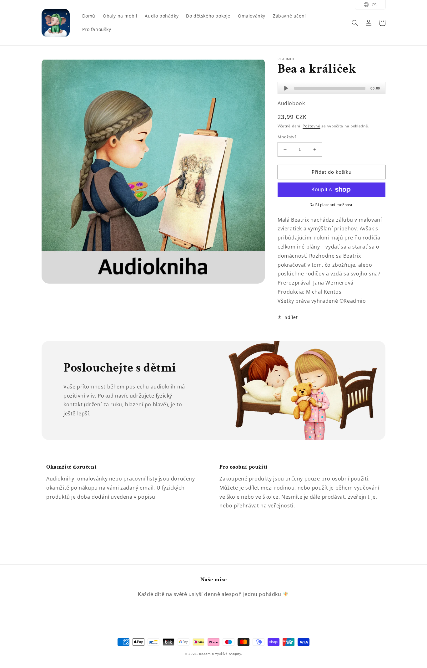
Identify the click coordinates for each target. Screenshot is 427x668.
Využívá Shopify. (228, 653)
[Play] (286, 88)
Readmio (206, 653)
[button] (355, 23)
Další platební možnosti (331, 204)
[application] (331, 88)
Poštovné (311, 126)
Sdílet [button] (291, 317)
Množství (287, 137)
